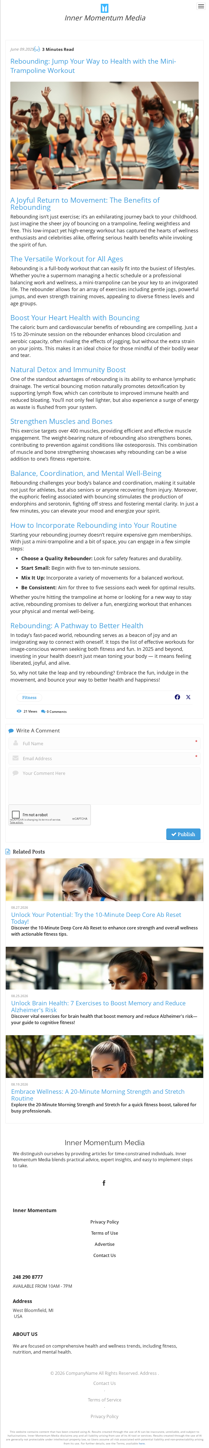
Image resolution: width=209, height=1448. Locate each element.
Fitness (29, 697)
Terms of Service (104, 1400)
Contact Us (104, 1383)
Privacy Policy (104, 1416)
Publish (186, 834)
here (142, 1443)
